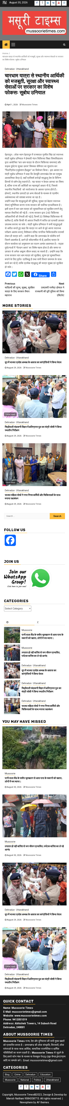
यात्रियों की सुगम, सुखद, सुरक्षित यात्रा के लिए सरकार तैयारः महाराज (19, 289)
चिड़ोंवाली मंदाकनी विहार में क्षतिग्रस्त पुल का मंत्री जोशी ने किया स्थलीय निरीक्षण (41, 690)
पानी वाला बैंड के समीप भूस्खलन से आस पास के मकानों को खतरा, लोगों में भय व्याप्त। (42, 636)
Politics (37, 1080)
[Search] (64, 45)
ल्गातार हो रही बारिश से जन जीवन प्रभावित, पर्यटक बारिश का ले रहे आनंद (41, 654)
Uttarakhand (22, 69)
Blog (7, 1074)
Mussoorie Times (30, 105)
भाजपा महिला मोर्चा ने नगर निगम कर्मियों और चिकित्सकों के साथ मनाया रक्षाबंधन (41, 707)
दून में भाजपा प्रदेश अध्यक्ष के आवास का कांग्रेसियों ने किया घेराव (33, 362)
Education (45, 1074)
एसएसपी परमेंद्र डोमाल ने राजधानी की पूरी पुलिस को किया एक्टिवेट (49, 289)
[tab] (19, 622)
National (25, 1080)
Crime (17, 1074)
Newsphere (26, 1102)
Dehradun (10, 69)
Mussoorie (27, 630)
